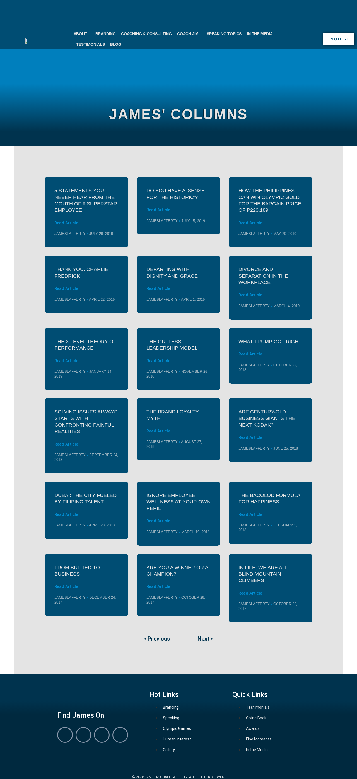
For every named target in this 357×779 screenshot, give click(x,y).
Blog (115, 44)
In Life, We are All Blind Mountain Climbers (263, 574)
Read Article (66, 222)
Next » (205, 638)
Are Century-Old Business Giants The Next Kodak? (266, 418)
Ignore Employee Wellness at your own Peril (178, 501)
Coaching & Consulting (146, 34)
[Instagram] (120, 735)
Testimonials (90, 44)
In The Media (260, 34)
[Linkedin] (83, 735)
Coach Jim (188, 34)
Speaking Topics (224, 34)
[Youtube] (102, 735)
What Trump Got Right (269, 341)
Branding (105, 34)
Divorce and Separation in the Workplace (263, 275)
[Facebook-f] (65, 735)
